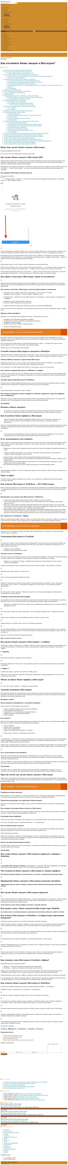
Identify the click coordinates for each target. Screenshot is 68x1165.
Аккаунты (7, 15)
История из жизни (13, 113)
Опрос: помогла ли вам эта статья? (22, 104)
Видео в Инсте (8, 1131)
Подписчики (7, 44)
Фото (5, 40)
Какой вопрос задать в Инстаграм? (27, 1096)
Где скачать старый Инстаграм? (13, 1037)
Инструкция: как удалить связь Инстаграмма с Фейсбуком (24, 97)
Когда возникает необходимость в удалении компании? (24, 115)
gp (4, 4)
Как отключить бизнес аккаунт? (17, 128)
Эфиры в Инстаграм (10, 1149)
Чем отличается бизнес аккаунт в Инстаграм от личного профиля (23, 134)
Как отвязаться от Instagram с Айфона (19, 98)
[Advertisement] (34, 1066)
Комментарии (8, 50)
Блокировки (7, 16)
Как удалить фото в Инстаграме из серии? (27, 1098)
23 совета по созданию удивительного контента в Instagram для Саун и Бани (25, 1082)
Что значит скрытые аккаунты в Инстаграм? (13, 1113)
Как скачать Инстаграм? (11, 1038)
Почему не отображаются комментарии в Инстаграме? (19, 1083)
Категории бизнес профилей (16, 127)
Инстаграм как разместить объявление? (30, 1093)
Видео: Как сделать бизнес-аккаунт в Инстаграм (18, 70)
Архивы (6, 47)
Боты (5, 37)
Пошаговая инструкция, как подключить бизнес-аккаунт (24, 124)
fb (3, 4)
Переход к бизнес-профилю (16, 77)
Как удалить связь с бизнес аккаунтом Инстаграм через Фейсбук (23, 139)
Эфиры (6, 46)
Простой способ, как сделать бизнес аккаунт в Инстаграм (21, 121)
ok (1, 4)
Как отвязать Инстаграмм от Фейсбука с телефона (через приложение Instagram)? (28, 140)
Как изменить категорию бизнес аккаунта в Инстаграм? (24, 125)
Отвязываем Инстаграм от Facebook (15, 100)
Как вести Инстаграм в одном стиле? (14, 1088)
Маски (6, 49)
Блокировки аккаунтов (10, 1137)
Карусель (6, 35)
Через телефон (8, 94)
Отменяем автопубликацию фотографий (20, 103)
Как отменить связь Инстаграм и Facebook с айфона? (20, 142)
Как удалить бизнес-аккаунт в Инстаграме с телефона (20, 106)
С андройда (11, 107)
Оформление (7, 38)
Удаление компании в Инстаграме (14, 112)
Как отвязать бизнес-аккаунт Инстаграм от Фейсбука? (20, 143)
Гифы (5, 34)
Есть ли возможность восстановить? (19, 118)
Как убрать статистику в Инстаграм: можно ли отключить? (21, 74)
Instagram (6, 7)
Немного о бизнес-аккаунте (12, 89)
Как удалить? (12, 116)
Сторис (6, 9)
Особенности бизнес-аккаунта (17, 122)
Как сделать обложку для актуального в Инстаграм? (19, 1040)
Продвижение (8, 12)
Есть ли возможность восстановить (14, 92)
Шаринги (6, 43)
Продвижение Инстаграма (11, 1132)
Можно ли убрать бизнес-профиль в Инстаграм (18, 110)
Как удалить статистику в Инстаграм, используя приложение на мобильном (29, 76)
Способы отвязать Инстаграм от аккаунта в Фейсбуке (19, 79)
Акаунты (6, 1135)
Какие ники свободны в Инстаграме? (14, 1085)
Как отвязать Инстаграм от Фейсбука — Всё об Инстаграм (21, 95)
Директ (6, 13)
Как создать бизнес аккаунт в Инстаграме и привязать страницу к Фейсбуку (26, 133)
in (7, 4)
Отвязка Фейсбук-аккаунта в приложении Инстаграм (23, 80)
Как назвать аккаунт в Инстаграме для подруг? (14, 1120)
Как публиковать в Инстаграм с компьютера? (32, 1099)
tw (6, 4)
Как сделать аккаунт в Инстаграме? (11, 1105)
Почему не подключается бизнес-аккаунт (20, 130)
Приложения (7, 41)
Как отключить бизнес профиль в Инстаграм (17, 91)
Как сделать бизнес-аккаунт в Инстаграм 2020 (17, 71)
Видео (6, 10)
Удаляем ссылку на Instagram (16, 101)
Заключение (11, 88)
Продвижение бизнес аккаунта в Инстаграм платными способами (23, 136)
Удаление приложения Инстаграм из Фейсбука (21, 83)
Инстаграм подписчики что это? (13, 1035)
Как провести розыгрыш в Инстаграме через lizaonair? (19, 1086)
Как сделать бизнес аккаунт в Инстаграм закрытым (19, 137)
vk (8, 4)
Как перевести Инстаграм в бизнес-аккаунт (20, 73)
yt (2, 4)
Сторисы (6, 1129)
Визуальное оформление (11, 1143)
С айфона (11, 109)
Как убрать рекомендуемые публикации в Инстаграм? (32, 1095)
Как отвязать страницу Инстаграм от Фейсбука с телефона (24, 82)
